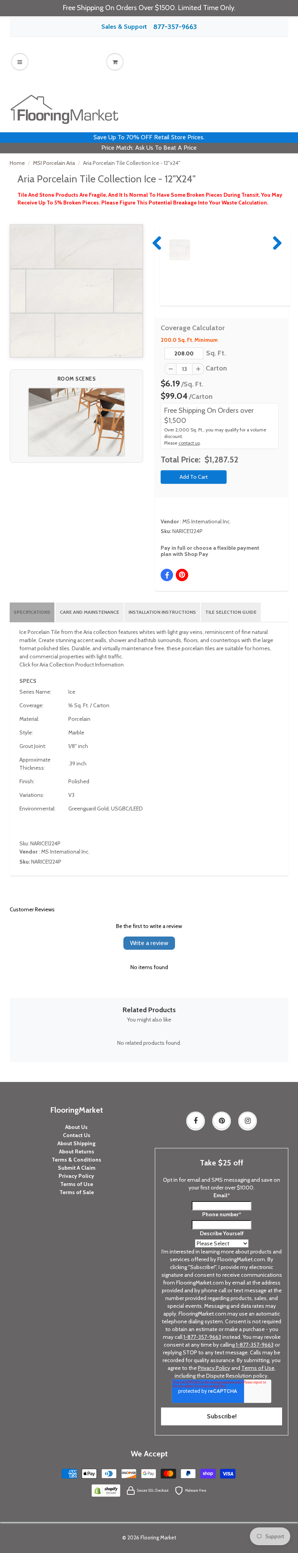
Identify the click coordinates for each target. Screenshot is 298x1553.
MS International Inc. (206, 521)
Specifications (32, 612)
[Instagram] (247, 1121)
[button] (76, 422)
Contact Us (76, 1135)
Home (17, 162)
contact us (189, 443)
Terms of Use (76, 1184)
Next (275, 243)
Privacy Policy (76, 1175)
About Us (76, 1127)
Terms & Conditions (76, 1159)
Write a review (149, 943)
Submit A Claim (76, 1167)
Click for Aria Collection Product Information (71, 664)
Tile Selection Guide (230, 612)
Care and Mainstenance (89, 612)
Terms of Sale (76, 1192)
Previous (157, 243)
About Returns (76, 1151)
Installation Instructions (162, 612)
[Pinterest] (221, 1121)
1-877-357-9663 (202, 1336)
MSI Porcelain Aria (54, 162)
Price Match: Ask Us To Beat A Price (149, 147)
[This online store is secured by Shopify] (106, 1490)
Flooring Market (158, 1537)
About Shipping (76, 1143)
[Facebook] (195, 1121)
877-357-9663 (175, 27)
